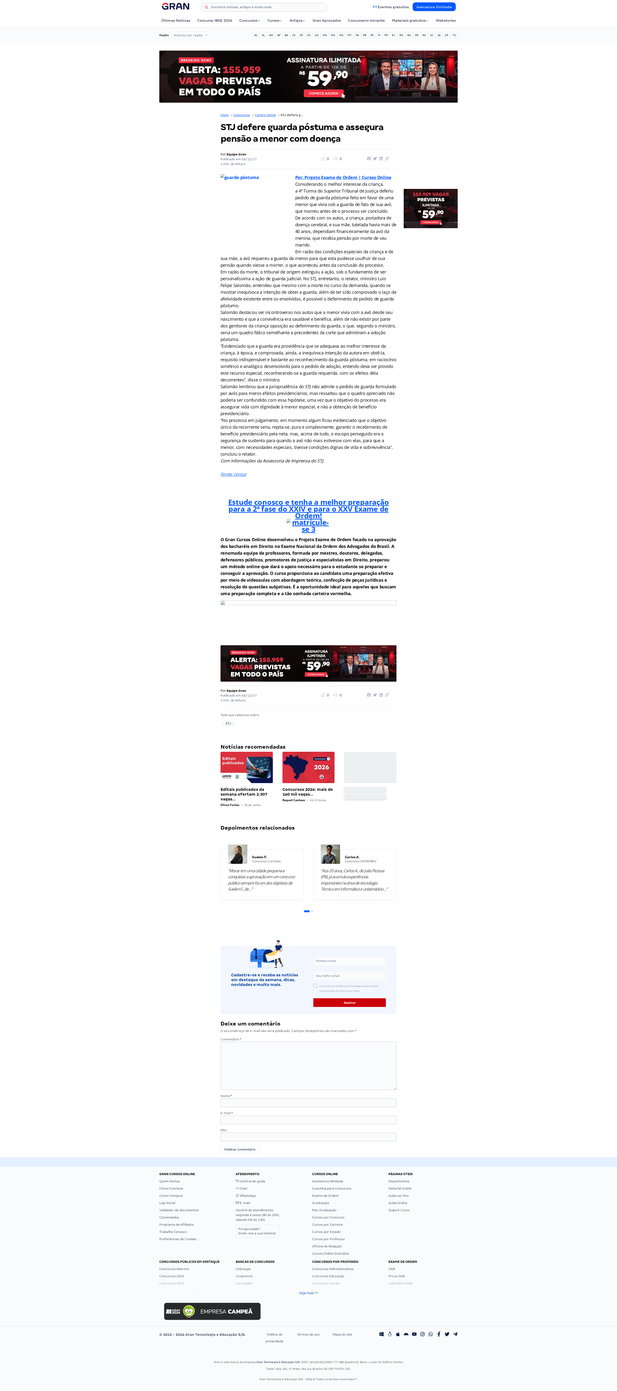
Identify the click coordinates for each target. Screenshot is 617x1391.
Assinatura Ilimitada (434, 7)
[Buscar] (206, 8)
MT (350, 35)
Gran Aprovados (327, 20)
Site (224, 1130)
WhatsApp (247, 1196)
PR (386, 35)
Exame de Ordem (325, 1196)
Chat (243, 1188)
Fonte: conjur (234, 474)
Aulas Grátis (398, 1203)
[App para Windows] (381, 1334)
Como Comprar (171, 1196)
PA (357, 35)
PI (379, 35)
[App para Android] (406, 1334)
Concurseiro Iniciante (366, 20)
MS (341, 35)
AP (279, 35)
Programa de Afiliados (176, 1224)
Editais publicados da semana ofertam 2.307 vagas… (244, 794)
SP (446, 35)
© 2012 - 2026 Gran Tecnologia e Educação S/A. (202, 1335)
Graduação (320, 1203)
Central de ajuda (252, 1181)
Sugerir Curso (399, 1210)
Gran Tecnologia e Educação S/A (278, 1362)
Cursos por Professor (328, 1239)
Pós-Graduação (324, 1210)
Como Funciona (171, 1188)
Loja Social (167, 1203)
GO (317, 35)
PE (372, 35)
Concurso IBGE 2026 (214, 20)
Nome (226, 1096)
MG (333, 35)
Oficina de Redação (327, 1246)
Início (224, 115)
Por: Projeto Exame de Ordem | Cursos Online (343, 177)
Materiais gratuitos (409, 20)
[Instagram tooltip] (422, 1334)
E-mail (227, 1113)
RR (416, 35)
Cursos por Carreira (327, 1224)
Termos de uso (308, 1334)
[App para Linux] (389, 1334)
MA (325, 35)
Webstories (446, 20)
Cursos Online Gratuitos (330, 1253)
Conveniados (169, 1217)
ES (309, 35)
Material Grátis (400, 1188)
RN (401, 35)
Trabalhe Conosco (173, 1232)
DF (301, 35)
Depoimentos (399, 1181)
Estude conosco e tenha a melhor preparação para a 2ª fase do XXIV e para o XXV (308, 505)
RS (424, 35)
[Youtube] (414, 1334)
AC (256, 35)
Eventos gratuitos (393, 7)
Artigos (296, 20)
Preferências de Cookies (178, 1239)
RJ (393, 35)
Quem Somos (169, 1181)
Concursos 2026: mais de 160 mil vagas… (307, 792)
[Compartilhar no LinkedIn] (380, 158)
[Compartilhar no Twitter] (374, 158)
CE (293, 35)
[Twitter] (447, 1334)
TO (454, 35)
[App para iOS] (398, 1334)
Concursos (248, 20)
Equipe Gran (236, 154)
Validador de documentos (179, 1210)
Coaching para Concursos (331, 1188)
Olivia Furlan (230, 805)
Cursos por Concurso (328, 1217)
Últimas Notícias (175, 20)
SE (439, 35)
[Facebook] (438, 1334)
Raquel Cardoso (293, 800)
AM (271, 35)
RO (409, 35)
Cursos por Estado (326, 1232)
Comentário (231, 1039)
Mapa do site (342, 1334)
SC (431, 35)
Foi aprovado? (257, 1231)
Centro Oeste (265, 115)
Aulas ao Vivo (399, 1196)
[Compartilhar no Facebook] (368, 158)
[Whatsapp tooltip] (430, 1334)
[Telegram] (455, 1334)
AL (263, 35)
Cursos (273, 20)
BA (286, 35)
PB (364, 35)
